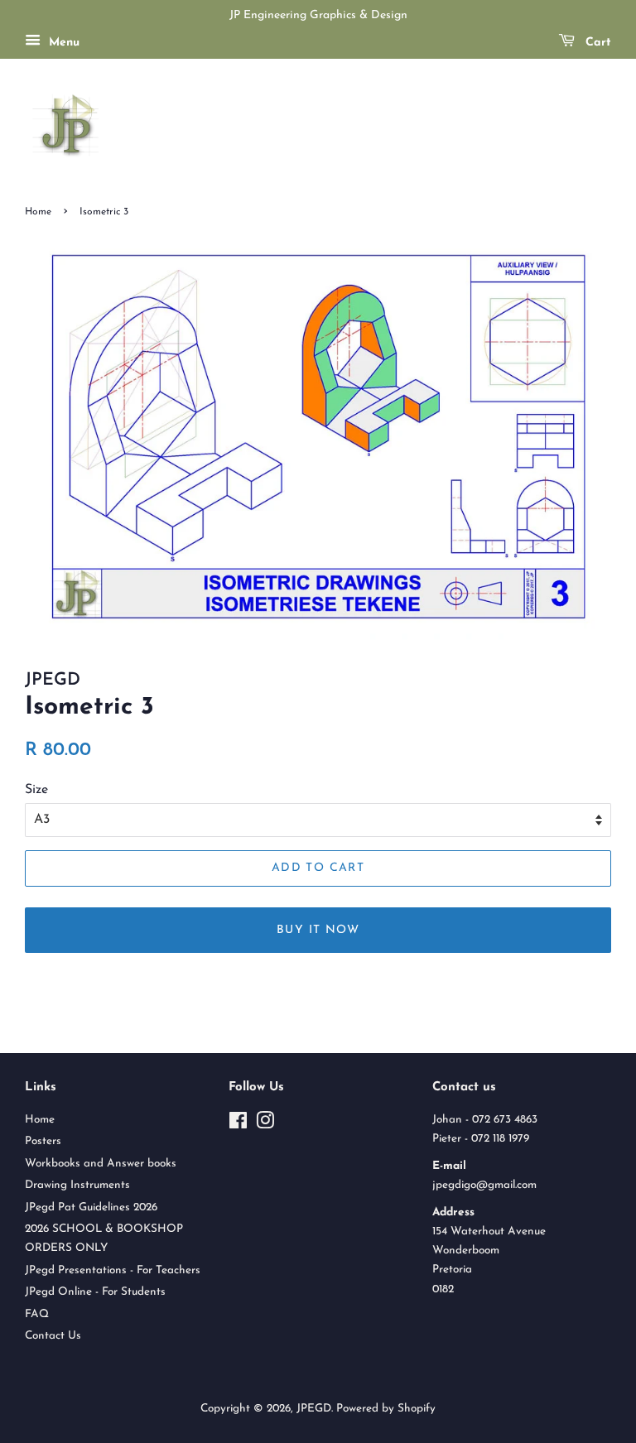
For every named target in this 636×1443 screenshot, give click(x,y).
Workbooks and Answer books (100, 1163)
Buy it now (318, 930)
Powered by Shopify (386, 1408)
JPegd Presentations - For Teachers (112, 1270)
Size (36, 789)
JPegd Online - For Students (95, 1292)
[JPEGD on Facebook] (238, 1124)
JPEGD (313, 1408)
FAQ (37, 1314)
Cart (596, 42)
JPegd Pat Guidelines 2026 (91, 1207)
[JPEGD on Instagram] (265, 1124)
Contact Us (53, 1335)
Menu (62, 42)
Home (38, 212)
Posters (43, 1141)
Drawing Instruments (77, 1185)
